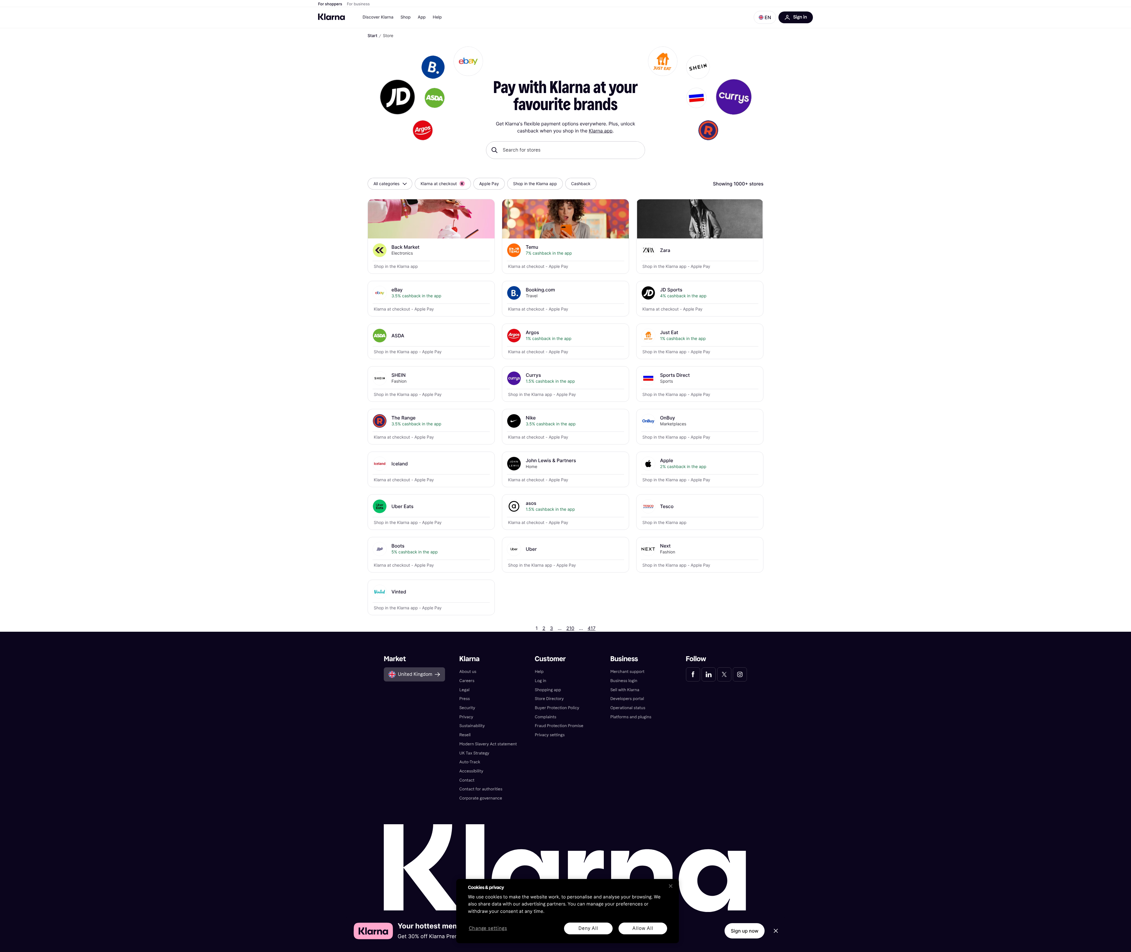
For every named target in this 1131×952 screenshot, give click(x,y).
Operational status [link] (627, 707)
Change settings (488, 928)
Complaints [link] (545, 716)
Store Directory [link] (549, 698)
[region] (567, 911)
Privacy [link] (466, 716)
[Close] (670, 886)
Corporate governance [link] (480, 798)
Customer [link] (550, 659)
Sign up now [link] (744, 931)
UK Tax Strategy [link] (474, 753)
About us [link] (467, 671)
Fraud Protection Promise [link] (559, 725)
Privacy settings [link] (550, 734)
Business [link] (624, 659)
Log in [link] (540, 680)
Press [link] (464, 698)
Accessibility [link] (471, 771)
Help (437, 17)
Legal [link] (464, 689)
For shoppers (330, 4)
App (422, 17)
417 (592, 628)
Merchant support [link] (627, 671)
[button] (765, 17)
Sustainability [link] (472, 725)
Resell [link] (464, 734)
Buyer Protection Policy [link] (557, 707)
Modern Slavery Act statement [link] (488, 744)
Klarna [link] (469, 659)
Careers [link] (466, 680)
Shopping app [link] (548, 689)
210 (570, 628)
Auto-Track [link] (469, 761)
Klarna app (601, 131)
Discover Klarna (378, 17)
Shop (406, 17)
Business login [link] (623, 680)
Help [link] (539, 671)
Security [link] (467, 707)
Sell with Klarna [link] (624, 689)
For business (358, 4)
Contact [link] (466, 780)
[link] (693, 674)
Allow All (642, 928)
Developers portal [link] (627, 698)
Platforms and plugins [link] (630, 716)
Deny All (588, 928)
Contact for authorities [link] (480, 789)
